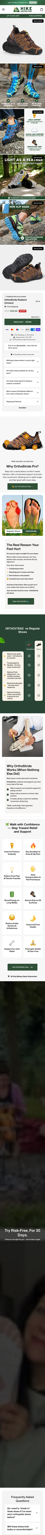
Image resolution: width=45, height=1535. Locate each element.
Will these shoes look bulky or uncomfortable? (20, 1528)
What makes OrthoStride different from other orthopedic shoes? (19, 392)
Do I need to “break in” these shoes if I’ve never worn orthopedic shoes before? (19, 1513)
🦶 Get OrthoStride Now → (22, 486)
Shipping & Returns (13, 401)
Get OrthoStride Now (20, 967)
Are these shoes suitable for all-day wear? (20, 371)
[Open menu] (5, 9)
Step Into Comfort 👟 (21, 601)
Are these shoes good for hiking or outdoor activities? (19, 382)
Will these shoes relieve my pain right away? (20, 361)
